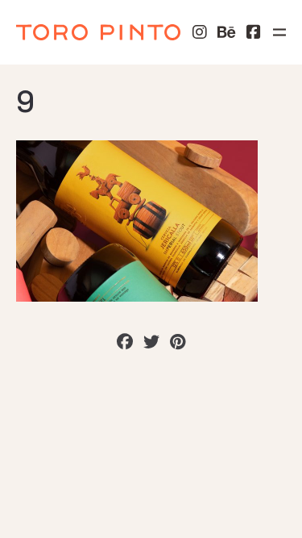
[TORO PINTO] (98, 32)
